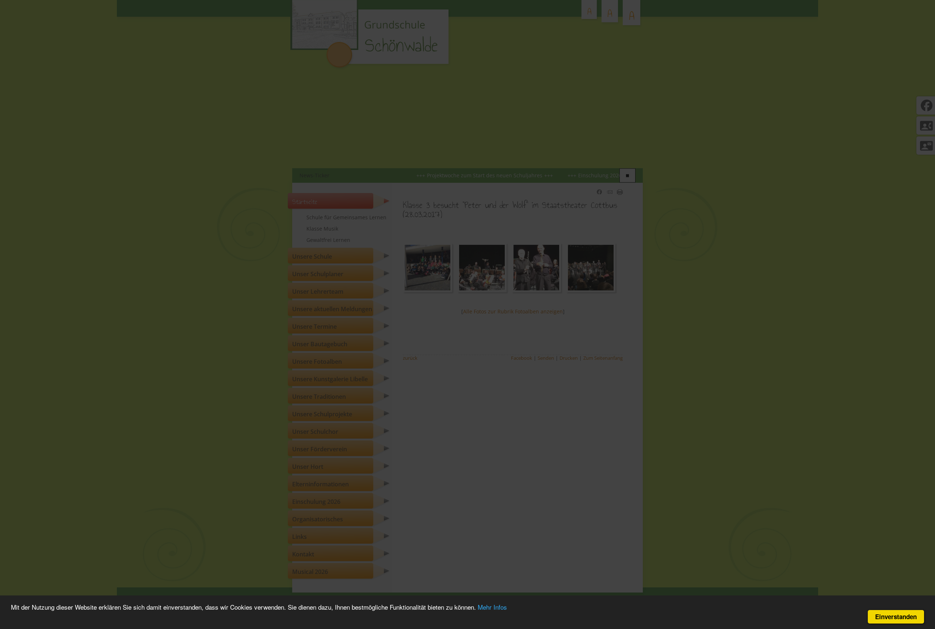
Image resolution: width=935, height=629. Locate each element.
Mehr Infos (492, 606)
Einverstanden (896, 616)
